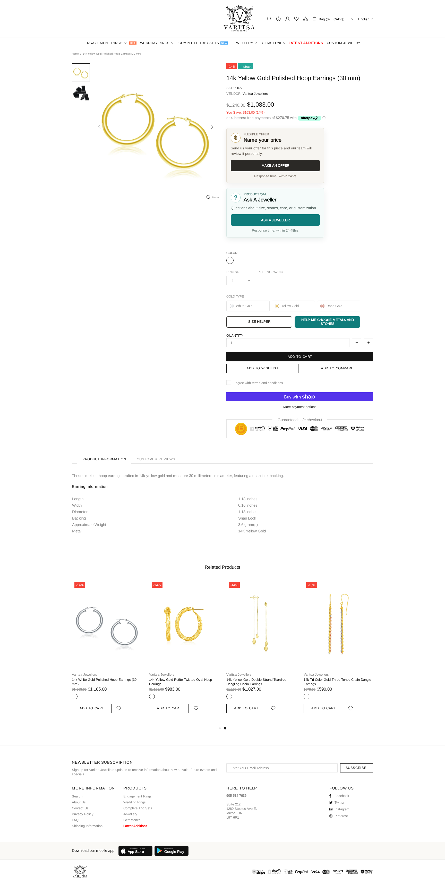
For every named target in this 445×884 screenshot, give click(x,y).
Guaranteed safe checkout (300, 420)
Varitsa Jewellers (239, 19)
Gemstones (132, 820)
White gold (74, 696)
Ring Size (234, 272)
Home (75, 53)
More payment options (299, 407)
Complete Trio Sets (137, 808)
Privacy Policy (82, 814)
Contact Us (80, 808)
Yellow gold (230, 260)
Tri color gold (306, 696)
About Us (79, 802)
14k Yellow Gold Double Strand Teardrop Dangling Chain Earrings (256, 682)
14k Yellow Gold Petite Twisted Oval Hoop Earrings (180, 682)
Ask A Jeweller (275, 220)
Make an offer (275, 165)
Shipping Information (87, 826)
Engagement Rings (137, 796)
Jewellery (130, 814)
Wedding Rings (134, 802)
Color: (232, 253)
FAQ (75, 820)
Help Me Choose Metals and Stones (327, 322)
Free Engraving (269, 272)
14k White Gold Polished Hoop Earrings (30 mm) (104, 682)
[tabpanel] (261, 652)
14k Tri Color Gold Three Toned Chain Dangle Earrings (337, 682)
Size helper (259, 322)
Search (77, 796)
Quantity (234, 335)
